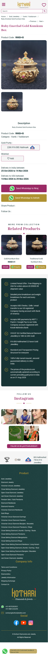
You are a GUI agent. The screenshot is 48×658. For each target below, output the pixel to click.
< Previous (32, 21)
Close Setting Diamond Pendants (13, 534)
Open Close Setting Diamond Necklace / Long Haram (20, 544)
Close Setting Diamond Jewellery (13, 489)
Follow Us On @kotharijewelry (24, 446)
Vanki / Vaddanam (29, 17)
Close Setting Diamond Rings (11, 541)
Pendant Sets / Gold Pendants (12, 499)
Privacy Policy (6, 571)
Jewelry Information (8, 577)
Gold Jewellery (14, 17)
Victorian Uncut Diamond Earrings (13, 517)
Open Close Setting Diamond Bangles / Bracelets (18, 551)
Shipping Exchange (8, 581)
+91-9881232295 (11, 609)
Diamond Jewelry (7, 482)
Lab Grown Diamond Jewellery (12, 496)
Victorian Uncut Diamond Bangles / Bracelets (17, 524)
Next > (41, 21)
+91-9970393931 (11, 606)
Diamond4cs (5, 574)
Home (3, 17)
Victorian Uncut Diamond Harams (13, 520)
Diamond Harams (7, 506)
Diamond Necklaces (8, 503)
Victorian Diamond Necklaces (11, 510)
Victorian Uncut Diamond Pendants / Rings (16, 527)
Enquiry (17, 267)
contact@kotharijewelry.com (15, 613)
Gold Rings (5, 513)
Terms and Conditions (9, 567)
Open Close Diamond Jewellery (12, 493)
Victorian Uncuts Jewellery (10, 486)
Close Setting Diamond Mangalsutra (14, 537)
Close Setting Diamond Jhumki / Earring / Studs (18, 531)
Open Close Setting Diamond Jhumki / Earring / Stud (20, 548)
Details (5, 267)
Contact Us (5, 584)
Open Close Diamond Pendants (12, 555)
